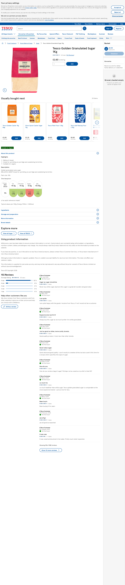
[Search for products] (84, 28)
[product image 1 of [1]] (24, 70)
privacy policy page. (31, 8)
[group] (12, 122)
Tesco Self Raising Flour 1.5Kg (78, 126)
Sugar (37, 43)
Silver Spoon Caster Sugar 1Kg (33, 126)
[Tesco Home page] (7, 28)
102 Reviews (70, 55)
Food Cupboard (11, 43)
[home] (2, 43)
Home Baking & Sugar (26, 43)
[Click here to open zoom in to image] (5, 90)
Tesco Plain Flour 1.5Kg (55, 125)
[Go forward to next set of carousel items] (97, 122)
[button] (78, 24)
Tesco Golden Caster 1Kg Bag (11, 126)
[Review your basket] (106, 49)
